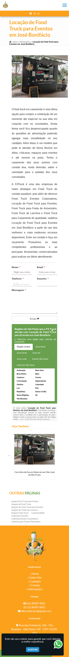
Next (52, 455)
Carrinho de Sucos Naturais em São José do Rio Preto (35, 473)
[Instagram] (35, 13)
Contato (35, 585)
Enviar (33, 318)
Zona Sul (36, 353)
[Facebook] (31, 13)
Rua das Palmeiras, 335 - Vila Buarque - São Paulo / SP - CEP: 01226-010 (34, 629)
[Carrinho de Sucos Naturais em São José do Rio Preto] (34, 449)
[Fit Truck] (34, 546)
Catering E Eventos (19, 516)
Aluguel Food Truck (19, 513)
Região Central (23, 347)
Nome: (16, 267)
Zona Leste (22, 359)
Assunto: (42, 278)
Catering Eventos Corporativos (24, 519)
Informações (35, 589)
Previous (9, 455)
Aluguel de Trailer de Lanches (24, 510)
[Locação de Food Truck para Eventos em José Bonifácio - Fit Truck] (5, 5)
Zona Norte (40, 347)
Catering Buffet (37, 513)
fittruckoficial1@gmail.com (36, 611)
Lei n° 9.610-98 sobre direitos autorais (35, 419)
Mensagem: (19, 290)
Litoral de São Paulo (26, 365)
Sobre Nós (35, 577)
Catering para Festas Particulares (26, 522)
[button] (64, 5)
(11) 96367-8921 (36, 603)
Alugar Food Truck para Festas (24, 501)
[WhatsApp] (38, 13)
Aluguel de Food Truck (21, 504)
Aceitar (33, 649)
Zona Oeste (22, 353)
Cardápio (35, 581)
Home (35, 573)
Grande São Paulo (40, 359)
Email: (41, 267)
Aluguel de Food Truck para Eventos (27, 507)
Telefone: (17, 278)
